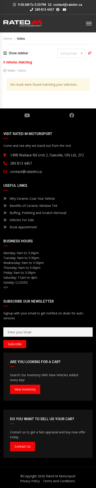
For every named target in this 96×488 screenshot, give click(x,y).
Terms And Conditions (59, 481)
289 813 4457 (44, 9)
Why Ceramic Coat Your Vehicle (32, 198)
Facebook (72, 115)
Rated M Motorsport (61, 476)
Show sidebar (18, 53)
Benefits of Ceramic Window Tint (33, 206)
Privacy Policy (30, 481)
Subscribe (15, 344)
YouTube (27, 115)
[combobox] (71, 53)
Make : (16, 70)
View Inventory (25, 389)
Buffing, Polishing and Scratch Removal (37, 213)
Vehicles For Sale (21, 220)
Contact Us (23, 446)
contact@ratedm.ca (67, 4)
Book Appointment (23, 227)
